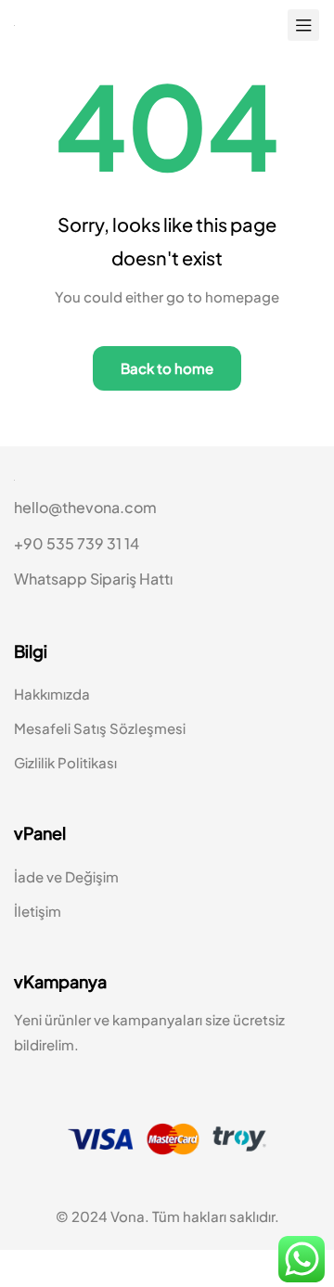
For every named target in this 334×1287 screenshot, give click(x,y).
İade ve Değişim (66, 913)
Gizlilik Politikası (65, 800)
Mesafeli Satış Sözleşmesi (100, 766)
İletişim (37, 948)
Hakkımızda (52, 731)
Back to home (167, 369)
